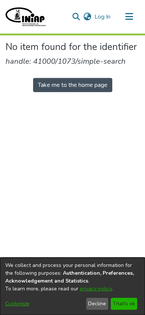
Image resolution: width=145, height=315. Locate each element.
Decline (97, 303)
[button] (26, 16)
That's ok (124, 303)
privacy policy (96, 288)
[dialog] (72, 286)
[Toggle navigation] (129, 17)
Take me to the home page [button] (72, 85)
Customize (17, 303)
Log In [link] (102, 17)
